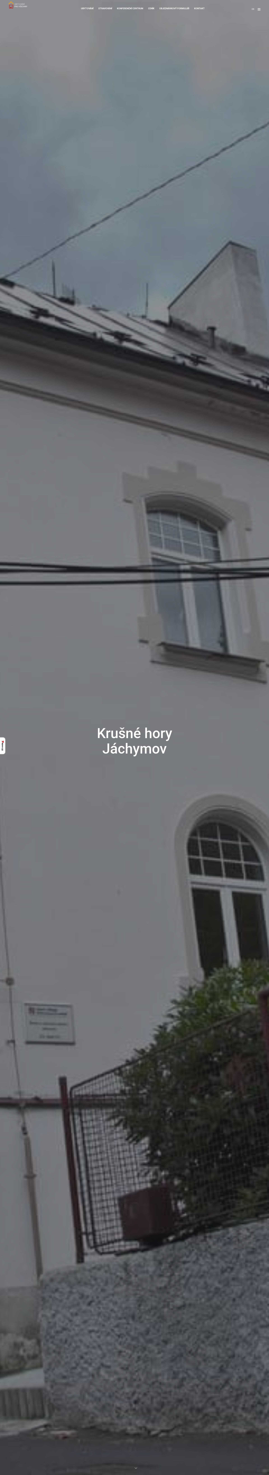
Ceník (151, 8)
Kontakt (199, 8)
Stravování (105, 8)
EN (253, 9)
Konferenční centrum (130, 8)
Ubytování (87, 8)
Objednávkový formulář (174, 8)
